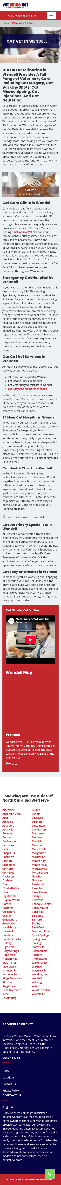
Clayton (7, 861)
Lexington (38, 821)
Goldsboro (8, 912)
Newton (37, 880)
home (5, 23)
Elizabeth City (10, 888)
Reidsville (37, 900)
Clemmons (8, 865)
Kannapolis (9, 970)
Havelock (8, 931)
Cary (5, 849)
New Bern (38, 876)
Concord (7, 868)
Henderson (9, 935)
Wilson (36, 986)
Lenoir (36, 814)
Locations (8, 1077)
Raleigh (36, 896)
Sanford (37, 919)
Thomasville (39, 958)
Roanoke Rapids (42, 904)
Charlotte (8, 857)
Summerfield (39, 951)
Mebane (37, 837)
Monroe (37, 845)
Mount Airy (39, 861)
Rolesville (37, 912)
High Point (8, 947)
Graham (7, 915)
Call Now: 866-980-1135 (22, 15)
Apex (5, 818)
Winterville (38, 994)
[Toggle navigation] (51, 15)
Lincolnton (38, 825)
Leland (36, 810)
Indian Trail (9, 962)
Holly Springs (10, 951)
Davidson (8, 876)
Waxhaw (37, 966)
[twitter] (12, 1107)
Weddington (39, 974)
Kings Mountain (12, 978)
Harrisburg (9, 927)
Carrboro (8, 845)
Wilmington (39, 982)
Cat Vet (29, 23)
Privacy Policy (10, 1090)
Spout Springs (40, 935)
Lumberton (39, 829)
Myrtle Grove (40, 872)
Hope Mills (8, 955)
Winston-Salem (41, 990)
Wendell (17, 23)
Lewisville (37, 818)
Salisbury (37, 915)
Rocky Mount (40, 908)
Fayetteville (9, 896)
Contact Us (9, 1084)
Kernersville (9, 974)
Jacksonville (9, 966)
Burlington (9, 841)
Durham (7, 880)
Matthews (38, 833)
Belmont (7, 833)
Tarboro (37, 955)
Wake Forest (39, 962)
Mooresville (39, 849)
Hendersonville (11, 939)
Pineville (37, 888)
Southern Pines (41, 931)
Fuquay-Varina (11, 900)
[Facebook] (3, 1107)
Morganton (39, 853)
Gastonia (7, 908)
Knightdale (9, 986)
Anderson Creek (12, 814)
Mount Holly (39, 865)
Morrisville (38, 857)
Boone (6, 837)
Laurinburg (9, 998)
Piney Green (39, 892)
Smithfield (38, 927)
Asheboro (8, 825)
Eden (5, 884)
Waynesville (39, 970)
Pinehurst (38, 884)
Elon (5, 892)
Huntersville (9, 958)
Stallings (37, 943)
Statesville (38, 947)
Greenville (8, 923)
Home (6, 1071)
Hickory (7, 943)
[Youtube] (7, 1107)
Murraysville (39, 868)
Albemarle (8, 810)
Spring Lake (39, 939)
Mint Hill (37, 841)
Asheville (7, 829)
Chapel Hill (8, 853)
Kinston (7, 982)
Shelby (36, 923)
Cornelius (8, 872)
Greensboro (9, 919)
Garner (6, 904)
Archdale (7, 821)
